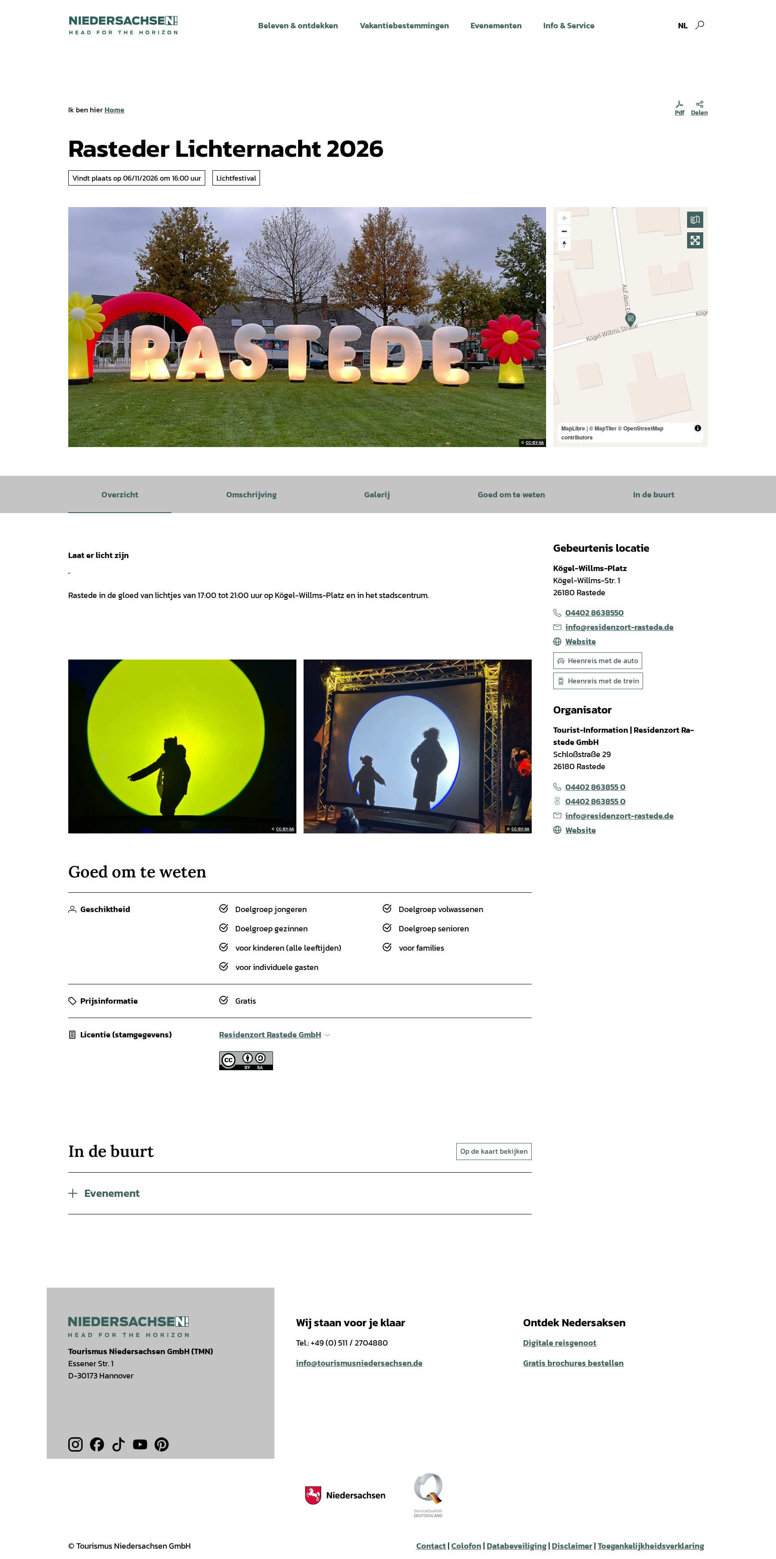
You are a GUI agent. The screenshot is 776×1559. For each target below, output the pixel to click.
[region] (630, 327)
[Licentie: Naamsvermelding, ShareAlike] (246, 1067)
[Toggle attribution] (697, 428)
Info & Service (569, 25)
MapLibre (573, 428)
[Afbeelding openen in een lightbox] (128, 1326)
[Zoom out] (564, 231)
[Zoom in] (564, 218)
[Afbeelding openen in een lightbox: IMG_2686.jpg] (418, 746)
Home (114, 109)
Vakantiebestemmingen (404, 25)
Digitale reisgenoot (559, 1343)
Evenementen (496, 25)
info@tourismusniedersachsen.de (359, 1363)
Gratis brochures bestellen (573, 1363)
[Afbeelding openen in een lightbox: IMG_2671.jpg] (307, 327)
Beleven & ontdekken (298, 25)
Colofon (466, 1546)
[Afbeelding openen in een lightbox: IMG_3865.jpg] (182, 746)
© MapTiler (603, 428)
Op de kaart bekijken (494, 1151)
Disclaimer (572, 1546)
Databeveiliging (517, 1546)
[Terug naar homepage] (123, 25)
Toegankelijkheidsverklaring (651, 1546)
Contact (431, 1546)
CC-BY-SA (535, 443)
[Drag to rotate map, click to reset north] (564, 244)
